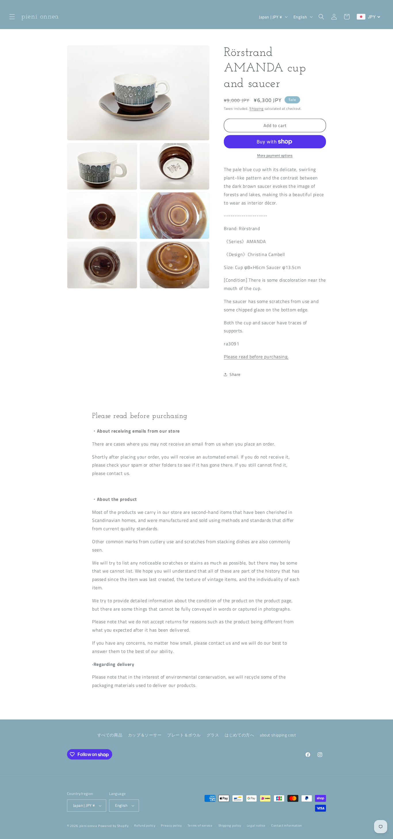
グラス (213, 735)
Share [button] (235, 374)
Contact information (286, 825)
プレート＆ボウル (184, 735)
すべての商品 (110, 735)
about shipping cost (278, 735)
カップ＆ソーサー (145, 735)
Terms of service (200, 825)
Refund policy (144, 825)
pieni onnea (88, 825)
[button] (12, 16)
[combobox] (369, 17)
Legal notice (256, 825)
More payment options (275, 155)
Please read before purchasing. (256, 356)
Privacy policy (171, 825)
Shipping (256, 108)
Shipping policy (229, 825)
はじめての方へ (239, 735)
